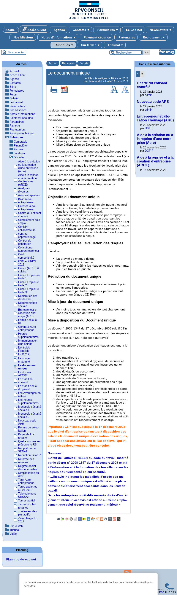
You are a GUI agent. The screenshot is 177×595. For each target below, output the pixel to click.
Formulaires (107, 30)
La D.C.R (24, 354)
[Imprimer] (54, 91)
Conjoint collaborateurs (27, 228)
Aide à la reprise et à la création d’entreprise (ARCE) (28, 179)
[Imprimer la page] (105, 519)
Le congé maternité (24, 360)
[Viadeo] (114, 519)
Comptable (20, 141)
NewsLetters (160, 30)
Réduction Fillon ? (29, 455)
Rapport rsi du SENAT (27, 450)
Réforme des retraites (26, 460)
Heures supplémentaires (28, 335)
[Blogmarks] (62, 519)
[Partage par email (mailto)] (58, 519)
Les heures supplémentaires (28, 401)
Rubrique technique (21, 133)
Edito (12, 86)
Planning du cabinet (21, 559)
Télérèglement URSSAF (27, 495)
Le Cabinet (133, 30)
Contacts (81, 30)
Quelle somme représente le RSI (29, 443)
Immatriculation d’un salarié (27, 342)
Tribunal (115, 45)
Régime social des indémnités (27, 467)
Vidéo (13, 533)
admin (148, 95)
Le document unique (27, 367)
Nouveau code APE (153, 101)
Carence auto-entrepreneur (27, 207)
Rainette (14, 125)
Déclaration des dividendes (28, 297)
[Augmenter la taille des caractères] (114, 91)
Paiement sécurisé (97, 37)
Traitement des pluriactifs (27, 513)
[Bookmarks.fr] (67, 519)
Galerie (13, 98)
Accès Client (36, 30)
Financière (20, 145)
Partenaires (126, 37)
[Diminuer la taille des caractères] (125, 91)
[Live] (93, 519)
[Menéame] (97, 519)
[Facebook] (80, 519)
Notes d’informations (58, 37)
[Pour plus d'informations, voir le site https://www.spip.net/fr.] (169, 589)
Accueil (10, 30)
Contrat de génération (24, 242)
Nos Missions (23, 37)
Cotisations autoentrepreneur (28, 249)
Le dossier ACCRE (24, 374)
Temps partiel (26, 500)
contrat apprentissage (27, 235)
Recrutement (153, 37)
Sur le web (90, 45)
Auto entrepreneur (29, 195)
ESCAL (163, 592)
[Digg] (75, 519)
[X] (118, 519)
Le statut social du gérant (27, 387)
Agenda (59, 30)
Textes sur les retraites (27, 506)
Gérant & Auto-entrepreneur (27, 328)
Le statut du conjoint (25, 380)
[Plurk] (101, 519)
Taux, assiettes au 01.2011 (27, 488)
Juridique (19, 153)
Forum (13, 94)
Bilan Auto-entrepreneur (26, 200)
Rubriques (63, 45)
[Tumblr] (110, 519)
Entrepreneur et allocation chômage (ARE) (27, 313)
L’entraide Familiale (24, 349)
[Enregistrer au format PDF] (64, 91)
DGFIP (149, 128)
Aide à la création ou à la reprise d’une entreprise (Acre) (29, 166)
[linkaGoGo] (84, 519)
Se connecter (16, 52)
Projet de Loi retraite (26, 436)
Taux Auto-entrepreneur (26, 481)
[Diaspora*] (71, 519)
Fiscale (18, 149)
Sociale (83, 63)
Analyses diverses (24, 190)
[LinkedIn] (88, 519)
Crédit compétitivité (26, 256)
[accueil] (88, 18)
